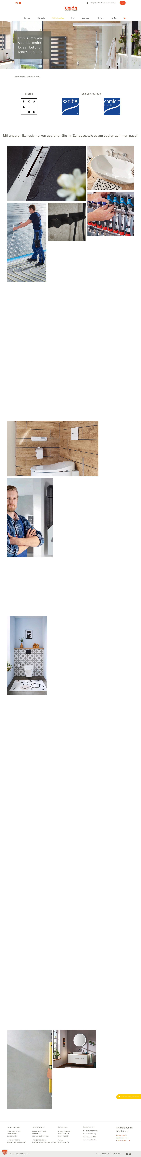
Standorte (41, 18)
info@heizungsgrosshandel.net (16, 1142)
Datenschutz (116, 1154)
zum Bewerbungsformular (130, 1097)
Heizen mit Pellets (91, 1140)
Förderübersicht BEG (91, 1131)
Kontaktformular (121, 1140)
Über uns (27, 18)
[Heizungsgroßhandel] (71, 9)
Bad (72, 18)
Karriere (100, 18)
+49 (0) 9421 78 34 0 (13, 1140)
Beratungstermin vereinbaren (121, 1136)
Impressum (105, 1154)
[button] (5, 1152)
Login (122, 3)
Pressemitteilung (90, 1134)
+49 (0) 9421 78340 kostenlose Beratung (102, 3)
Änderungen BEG (90, 1137)
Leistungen (86, 18)
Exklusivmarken (58, 18)
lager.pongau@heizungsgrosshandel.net (44, 1142)
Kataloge (114, 18)
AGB (97, 1154)
